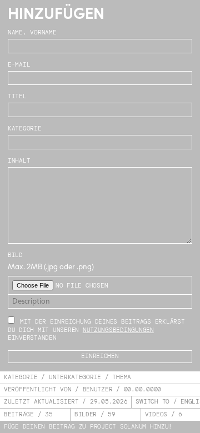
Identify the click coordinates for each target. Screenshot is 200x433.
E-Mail (19, 64)
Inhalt (19, 160)
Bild (15, 255)
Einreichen (99, 356)
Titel (17, 96)
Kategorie (25, 128)
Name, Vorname (32, 32)
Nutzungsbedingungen (118, 330)
